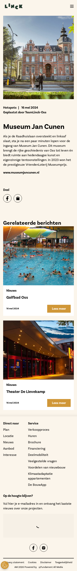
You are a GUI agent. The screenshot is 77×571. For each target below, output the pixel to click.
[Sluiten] (68, 11)
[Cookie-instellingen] (5, 565)
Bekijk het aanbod (25, 93)
